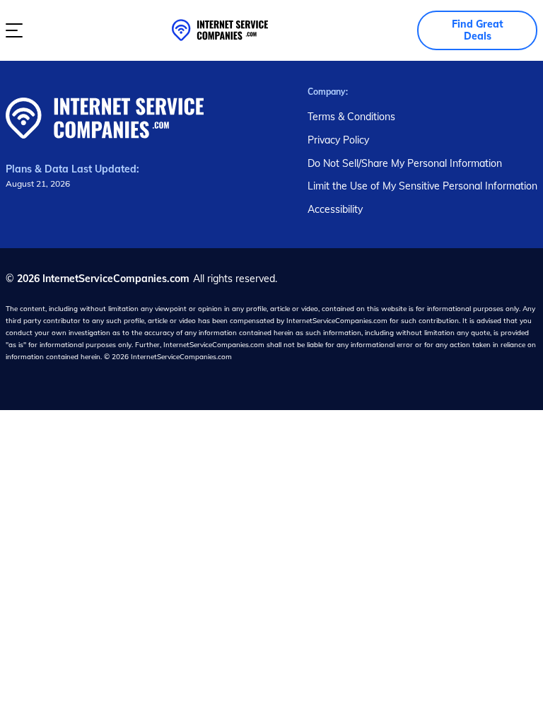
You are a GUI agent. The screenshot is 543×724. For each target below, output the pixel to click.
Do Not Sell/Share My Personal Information (405, 163)
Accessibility (335, 209)
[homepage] (220, 30)
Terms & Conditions (351, 116)
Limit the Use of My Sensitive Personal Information (422, 186)
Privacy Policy (338, 140)
